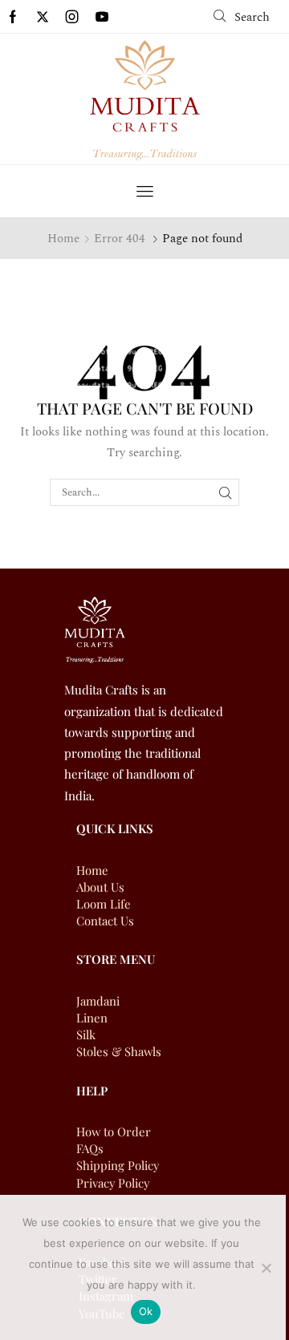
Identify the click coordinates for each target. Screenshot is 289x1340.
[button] (241, 16)
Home (63, 238)
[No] (266, 1268)
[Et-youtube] (102, 17)
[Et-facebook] (13, 17)
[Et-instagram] (72, 17)
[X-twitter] (42, 17)
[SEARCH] (225, 492)
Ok (146, 1311)
